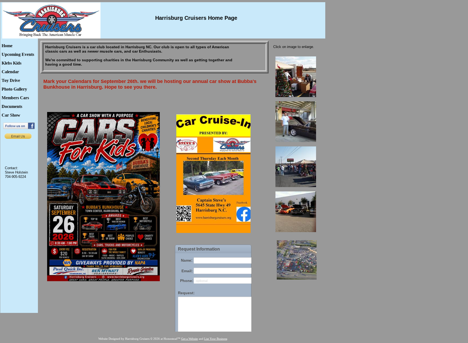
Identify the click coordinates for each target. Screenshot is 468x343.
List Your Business (215, 338)
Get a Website (189, 338)
